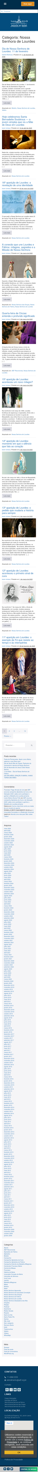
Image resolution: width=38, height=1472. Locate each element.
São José (7, 1321)
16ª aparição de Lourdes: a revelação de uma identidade (17, 184)
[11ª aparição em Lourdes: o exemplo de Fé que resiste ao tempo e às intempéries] (19, 671)
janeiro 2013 (8, 1154)
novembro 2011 (9, 1183)
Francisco (7, 1270)
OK (19, 1452)
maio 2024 (7, 877)
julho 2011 (7, 1191)
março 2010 (8, 1223)
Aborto (6, 1248)
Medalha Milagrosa (10, 1282)
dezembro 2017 (9, 1034)
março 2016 (8, 1077)
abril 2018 (7, 1026)
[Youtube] (11, 1468)
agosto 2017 (8, 1042)
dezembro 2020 (9, 961)
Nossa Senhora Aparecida (12, 1290)
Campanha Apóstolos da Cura (13, 1260)
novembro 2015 (9, 1085)
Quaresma (7, 1309)
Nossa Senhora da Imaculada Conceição (17, 1292)
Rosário (6, 1313)
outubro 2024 (8, 867)
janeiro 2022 (8, 934)
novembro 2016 (9, 1060)
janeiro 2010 (8, 1227)
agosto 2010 (8, 1213)
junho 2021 (7, 949)
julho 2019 (7, 995)
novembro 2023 (9, 889)
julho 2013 (7, 1142)
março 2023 (8, 906)
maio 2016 (7, 1073)
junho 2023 (7, 900)
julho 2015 (7, 1093)
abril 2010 (7, 1221)
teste (5, 1327)
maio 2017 (7, 1048)
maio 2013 (7, 1146)
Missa (6, 1284)
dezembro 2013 (9, 1132)
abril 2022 (7, 928)
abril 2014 (7, 1124)
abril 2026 (7, 830)
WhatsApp (7, 1335)
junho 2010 (7, 1217)
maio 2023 (7, 902)
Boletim (14, 108)
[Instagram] (8, 1468)
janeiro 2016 (8, 1081)
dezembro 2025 (9, 839)
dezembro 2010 (9, 1205)
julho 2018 (7, 1020)
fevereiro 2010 (8, 1225)
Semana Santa (9, 1325)
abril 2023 (7, 904)
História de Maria (9, 1272)
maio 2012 (7, 1170)
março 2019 (8, 1003)
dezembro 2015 (9, 1083)
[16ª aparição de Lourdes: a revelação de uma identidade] (19, 202)
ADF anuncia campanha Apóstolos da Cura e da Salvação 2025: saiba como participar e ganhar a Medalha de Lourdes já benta (18, 793)
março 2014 (8, 1126)
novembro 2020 (9, 963)
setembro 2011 (9, 1187)
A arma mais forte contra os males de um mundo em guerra (19, 807)
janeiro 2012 (8, 1178)
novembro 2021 (9, 938)
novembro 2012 (9, 1158)
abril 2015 (7, 1099)
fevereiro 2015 (8, 1103)
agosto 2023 (8, 896)
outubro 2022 (8, 916)
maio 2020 (7, 975)
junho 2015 (7, 1095)
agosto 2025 (8, 847)
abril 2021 (7, 953)
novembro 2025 (9, 841)
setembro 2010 (9, 1211)
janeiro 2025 (8, 861)
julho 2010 (7, 1215)
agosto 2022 (8, 920)
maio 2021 (7, 951)
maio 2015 (7, 1097)
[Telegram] (19, 1389)
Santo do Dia (8, 1315)
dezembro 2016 (9, 1058)
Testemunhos (8, 1329)
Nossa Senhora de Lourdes (26, 108)
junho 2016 (7, 1071)
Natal (5, 1288)
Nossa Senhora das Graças (20, 305)
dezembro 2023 (9, 887)
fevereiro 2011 (8, 1201)
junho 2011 (7, 1193)
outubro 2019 (8, 989)
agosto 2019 (8, 993)
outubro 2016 (8, 1062)
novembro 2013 (9, 1134)
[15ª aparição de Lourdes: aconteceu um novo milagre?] (12, 397)
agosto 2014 (8, 1115)
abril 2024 (7, 879)
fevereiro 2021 (8, 957)
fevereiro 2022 (8, 932)
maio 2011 (7, 1195)
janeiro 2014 (8, 1130)
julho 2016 (7, 1069)
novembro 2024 (9, 865)
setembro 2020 (9, 967)
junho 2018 (7, 1022)
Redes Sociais (8, 1311)
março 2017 (8, 1052)
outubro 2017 (8, 1038)
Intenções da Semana (11, 1276)
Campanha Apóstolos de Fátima (14, 1262)
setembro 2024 (9, 869)
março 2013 (8, 1150)
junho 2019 (7, 997)
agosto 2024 (8, 871)
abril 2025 (7, 855)
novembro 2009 (9, 1231)
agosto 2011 (8, 1189)
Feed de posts (8, 1349)
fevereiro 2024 (8, 883)
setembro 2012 (9, 1162)
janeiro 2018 (8, 1032)
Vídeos (6, 1333)
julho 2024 (7, 873)
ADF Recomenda (17, 371)
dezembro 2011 (9, 1181)
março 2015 (8, 1101)
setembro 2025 (9, 845)
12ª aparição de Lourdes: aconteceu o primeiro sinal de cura (17, 573)
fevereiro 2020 (8, 981)
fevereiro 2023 (8, 908)
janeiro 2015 (8, 1105)
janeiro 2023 (8, 910)
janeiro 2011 (8, 1203)
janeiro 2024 (8, 885)
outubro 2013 (8, 1136)
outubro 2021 (8, 940)
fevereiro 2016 (8, 1079)
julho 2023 (7, 898)
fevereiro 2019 (8, 1006)
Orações (7, 1303)
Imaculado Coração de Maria (13, 1274)
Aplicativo (7, 1254)
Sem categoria (8, 1323)
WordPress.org (9, 1353)
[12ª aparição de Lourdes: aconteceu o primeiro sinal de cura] (19, 592)
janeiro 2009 (8, 1235)
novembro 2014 (9, 1109)
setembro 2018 (9, 1016)
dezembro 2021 (9, 936)
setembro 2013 (9, 1138)
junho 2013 (7, 1144)
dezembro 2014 (9, 1107)
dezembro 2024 (9, 863)
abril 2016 (7, 1075)
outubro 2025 (8, 843)
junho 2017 (7, 1046)
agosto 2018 (8, 1018)
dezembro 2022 (9, 912)
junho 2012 (7, 1168)
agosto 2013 (8, 1140)
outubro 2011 (8, 1185)
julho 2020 (7, 971)
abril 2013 (7, 1148)
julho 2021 (7, 946)
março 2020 (8, 979)
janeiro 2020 (8, 983)
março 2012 (8, 1174)
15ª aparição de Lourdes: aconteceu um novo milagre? (17, 380)
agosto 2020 (8, 969)
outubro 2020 (8, 965)
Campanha (7, 1258)
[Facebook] (4, 1468)
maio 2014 (7, 1122)
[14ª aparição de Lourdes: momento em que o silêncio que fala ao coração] (19, 463)
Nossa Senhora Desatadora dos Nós (16, 1301)
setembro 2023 (9, 894)
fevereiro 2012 (8, 1176)
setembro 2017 (9, 1040)
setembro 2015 (9, 1089)
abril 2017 (7, 1050)
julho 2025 (7, 849)
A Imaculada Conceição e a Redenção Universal (19, 811)
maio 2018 (7, 1024)
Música (6, 1286)
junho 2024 (7, 875)
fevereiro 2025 (8, 859)
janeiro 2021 (8, 959)
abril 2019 (7, 1001)
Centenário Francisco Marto (13, 1266)
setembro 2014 (9, 1113)
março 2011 (8, 1199)
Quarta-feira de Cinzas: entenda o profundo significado (18, 314)
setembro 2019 (9, 991)
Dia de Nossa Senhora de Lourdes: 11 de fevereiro (15, 50)
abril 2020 (7, 977)
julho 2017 (7, 1044)
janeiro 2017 (8, 1056)
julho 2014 (7, 1117)
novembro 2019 (9, 987)
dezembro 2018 (9, 1010)
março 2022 (8, 930)
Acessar (6, 1347)
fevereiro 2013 (8, 1152)
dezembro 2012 (9, 1156)
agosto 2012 (8, 1164)
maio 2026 (7, 828)
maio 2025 (7, 853)
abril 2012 (7, 1172)
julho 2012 (7, 1166)
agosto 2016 (8, 1067)
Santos (6, 1319)
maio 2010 (7, 1219)
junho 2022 (7, 924)
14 (25, 731)
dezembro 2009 (9, 1229)
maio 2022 (7, 926)
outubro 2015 (8, 1087)
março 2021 (8, 955)
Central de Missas (10, 1268)
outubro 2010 (8, 1209)
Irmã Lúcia (7, 1278)
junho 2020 (7, 973)
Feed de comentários (11, 1351)
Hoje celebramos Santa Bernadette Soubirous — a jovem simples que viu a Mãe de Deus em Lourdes (17, 120)
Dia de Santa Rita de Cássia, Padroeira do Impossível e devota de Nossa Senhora (17, 764)
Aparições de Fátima (10, 1252)
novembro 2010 (9, 1207)
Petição (6, 1305)
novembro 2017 (9, 1036)
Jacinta (6, 1280)
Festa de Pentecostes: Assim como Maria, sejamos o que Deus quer (17, 760)
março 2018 (8, 1028)
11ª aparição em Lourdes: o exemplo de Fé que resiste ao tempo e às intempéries (18, 639)
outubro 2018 (8, 1014)
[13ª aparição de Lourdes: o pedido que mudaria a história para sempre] (19, 527)
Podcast (6, 1307)
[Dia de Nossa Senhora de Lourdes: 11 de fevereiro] (19, 70)
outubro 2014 (8, 1111)
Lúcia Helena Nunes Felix (12, 798)
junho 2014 (7, 1119)
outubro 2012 (8, 1160)
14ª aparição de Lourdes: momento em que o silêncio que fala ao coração (16, 443)
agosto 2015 (8, 1091)
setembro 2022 (9, 918)
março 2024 (8, 881)
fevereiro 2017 (8, 1054)
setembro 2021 (9, 942)
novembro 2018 (9, 1012)
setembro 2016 (9, 1065)
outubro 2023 (8, 892)
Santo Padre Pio (9, 1317)
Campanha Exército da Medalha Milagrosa (17, 1264)
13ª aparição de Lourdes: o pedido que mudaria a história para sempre (18, 510)
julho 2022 (7, 922)
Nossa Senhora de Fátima (12, 1297)
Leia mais (8, 102)
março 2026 (8, 833)
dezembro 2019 (9, 985)
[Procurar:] (14, 745)
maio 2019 (7, 999)
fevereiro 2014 (8, 1128)
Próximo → (7, 736)
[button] (5, 4)
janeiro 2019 (8, 1008)
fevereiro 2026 (8, 835)
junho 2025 (7, 851)
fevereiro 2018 (8, 1030)
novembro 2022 (9, 914)
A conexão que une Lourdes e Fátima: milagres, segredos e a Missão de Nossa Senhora (18, 247)
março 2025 (8, 857)
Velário (4, 110)
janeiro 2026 (8, 837)
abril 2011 (7, 1197)
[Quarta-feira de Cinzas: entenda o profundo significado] (19, 332)
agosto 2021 (8, 944)
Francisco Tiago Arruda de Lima (14, 790)
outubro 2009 (8, 1233)
